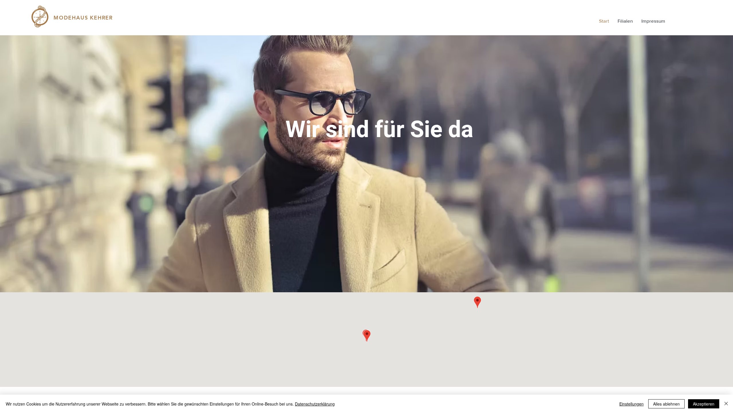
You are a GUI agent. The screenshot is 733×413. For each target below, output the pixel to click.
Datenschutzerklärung (315, 404)
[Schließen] (726, 403)
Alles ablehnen (666, 404)
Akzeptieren (703, 404)
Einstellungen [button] (631, 404)
